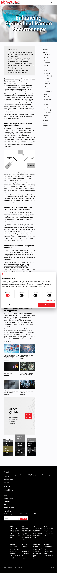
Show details (49, 300)
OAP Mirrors (47, 91)
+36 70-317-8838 (48, 551)
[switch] (21, 295)
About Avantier (8, 493)
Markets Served (8, 498)
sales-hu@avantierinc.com (48, 555)
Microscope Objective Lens (47, 86)
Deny (10, 304)
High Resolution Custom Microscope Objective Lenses (27, 374)
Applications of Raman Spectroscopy (26, 355)
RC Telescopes (47, 99)
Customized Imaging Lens (47, 65)
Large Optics (47, 73)
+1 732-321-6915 (15, 533)
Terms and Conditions (9, 479)
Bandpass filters (8, 315)
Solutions (6, 496)
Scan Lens (46, 110)
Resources (43, 47)
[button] (26, 414)
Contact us (7, 504)
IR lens (45, 70)
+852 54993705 (37, 553)
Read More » (6, 360)
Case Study (45, 55)
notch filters (19, 315)
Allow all (47, 304)
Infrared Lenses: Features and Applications (11, 391)
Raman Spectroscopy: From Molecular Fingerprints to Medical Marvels (11, 356)
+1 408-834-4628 (48, 532)
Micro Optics (47, 76)
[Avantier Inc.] (10, 2)
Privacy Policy (7, 482)
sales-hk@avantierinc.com (37, 556)
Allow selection (28, 304)
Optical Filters (8, 373)
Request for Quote (9, 507)
